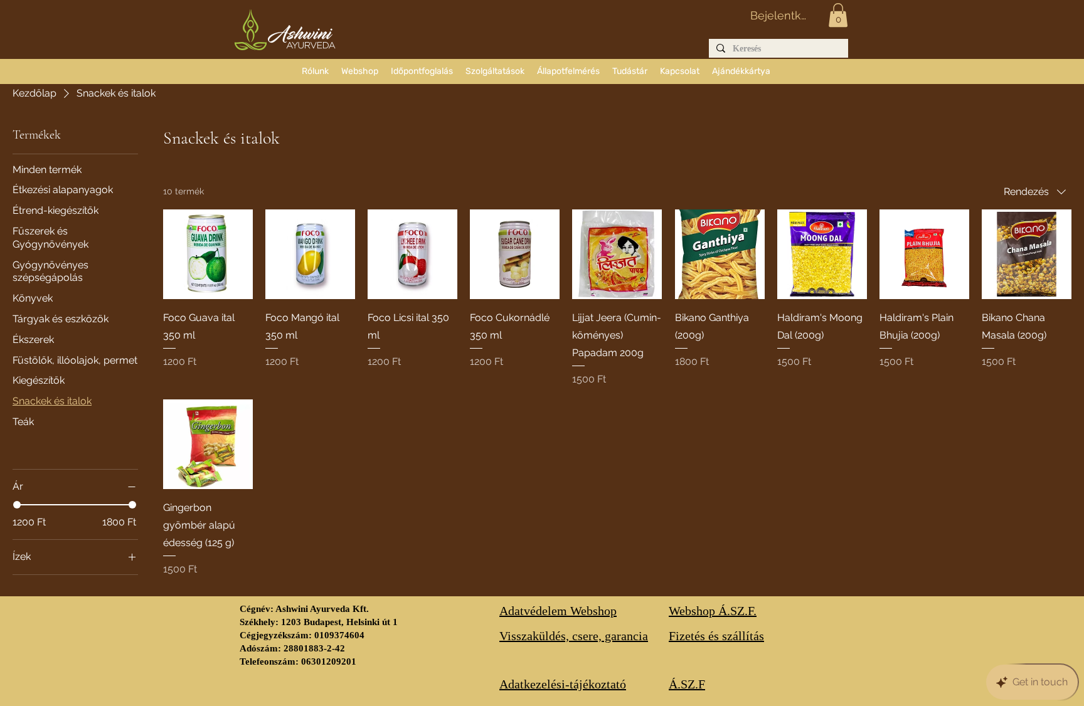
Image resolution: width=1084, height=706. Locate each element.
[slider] (16, 504)
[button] (838, 15)
